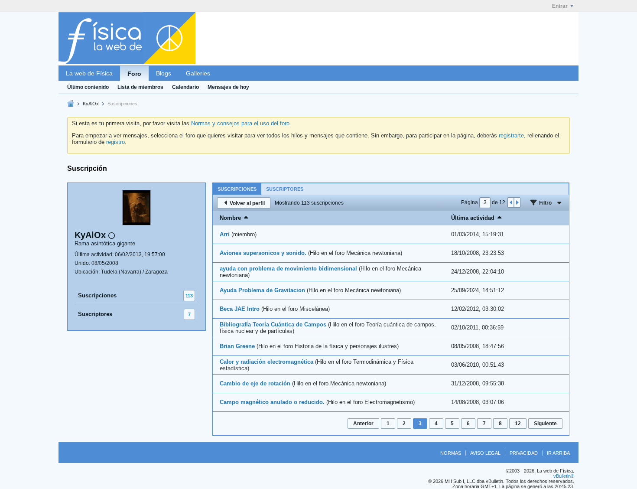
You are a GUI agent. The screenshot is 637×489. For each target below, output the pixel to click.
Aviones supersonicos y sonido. (263, 253)
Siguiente (545, 424)
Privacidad (524, 453)
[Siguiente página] (517, 202)
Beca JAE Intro (240, 309)
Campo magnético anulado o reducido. (272, 402)
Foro (134, 73)
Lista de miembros (140, 87)
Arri (225, 234)
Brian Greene (237, 346)
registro (115, 142)
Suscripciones (97, 295)
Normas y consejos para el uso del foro (240, 123)
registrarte (511, 135)
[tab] (237, 189)
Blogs (163, 73)
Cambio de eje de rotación (255, 383)
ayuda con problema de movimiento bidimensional (288, 268)
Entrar (560, 6)
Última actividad (472, 218)
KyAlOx (91, 103)
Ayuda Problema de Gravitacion (262, 290)
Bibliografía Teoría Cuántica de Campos (273, 324)
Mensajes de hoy (228, 87)
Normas (450, 453)
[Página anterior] (511, 202)
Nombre (230, 218)
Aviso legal (485, 453)
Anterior (363, 424)
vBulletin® (563, 476)
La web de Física (89, 73)
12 (518, 424)
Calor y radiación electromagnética (266, 362)
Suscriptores (95, 314)
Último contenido (88, 87)
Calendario (185, 87)
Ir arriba (558, 453)
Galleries (198, 73)
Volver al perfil (247, 203)
